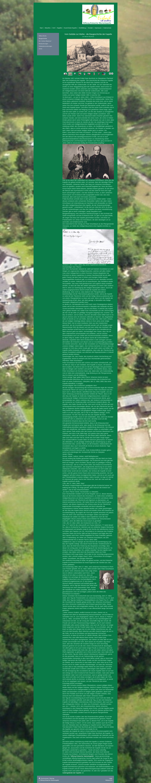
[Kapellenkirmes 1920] (65, 74)
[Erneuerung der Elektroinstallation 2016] (99, 74)
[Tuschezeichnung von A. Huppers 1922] (70, 74)
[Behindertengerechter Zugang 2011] (89, 74)
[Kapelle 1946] (75, 74)
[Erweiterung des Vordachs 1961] (84, 74)
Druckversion (44, 778)
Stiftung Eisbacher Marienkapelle (82, 756)
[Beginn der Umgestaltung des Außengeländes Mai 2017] (103, 74)
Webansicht (108, 780)
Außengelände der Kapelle (71, 773)
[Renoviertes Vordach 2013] (94, 74)
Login (110, 778)
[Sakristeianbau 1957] (88, 55)
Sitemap (51, 778)
